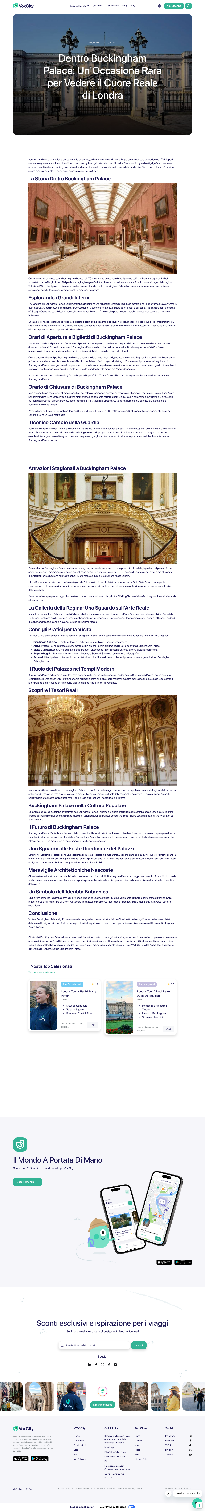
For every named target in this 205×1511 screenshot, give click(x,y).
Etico (106, 1461)
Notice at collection (82, 1506)
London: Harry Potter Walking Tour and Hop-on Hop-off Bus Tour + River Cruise (79, 411)
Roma (137, 1436)
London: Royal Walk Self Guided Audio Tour (138, 944)
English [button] (19, 1489)
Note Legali (109, 1447)
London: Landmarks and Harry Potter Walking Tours (106, 596)
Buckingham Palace (106, 325)
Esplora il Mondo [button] (78, 6)
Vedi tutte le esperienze (40, 972)
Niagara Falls (141, 1459)
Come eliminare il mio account (114, 1475)
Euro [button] (30, 1489)
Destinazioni (113, 5)
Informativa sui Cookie (114, 1456)
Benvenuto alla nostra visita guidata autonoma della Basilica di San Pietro (117, 1439)
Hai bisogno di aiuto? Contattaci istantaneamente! (117, 1467)
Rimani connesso (102, 1404)
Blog (124, 5)
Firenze (138, 1450)
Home (77, 1436)
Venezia (138, 1445)
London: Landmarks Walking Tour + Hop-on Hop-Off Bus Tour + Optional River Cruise (84, 375)
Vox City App (174, 5)
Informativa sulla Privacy (115, 1452)
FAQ (133, 5)
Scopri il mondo (25, 1181)
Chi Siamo (98, 5)
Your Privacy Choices (113, 1506)
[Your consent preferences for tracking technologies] (199, 1505)
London (138, 1440)
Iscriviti (139, 1345)
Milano (138, 1454)
